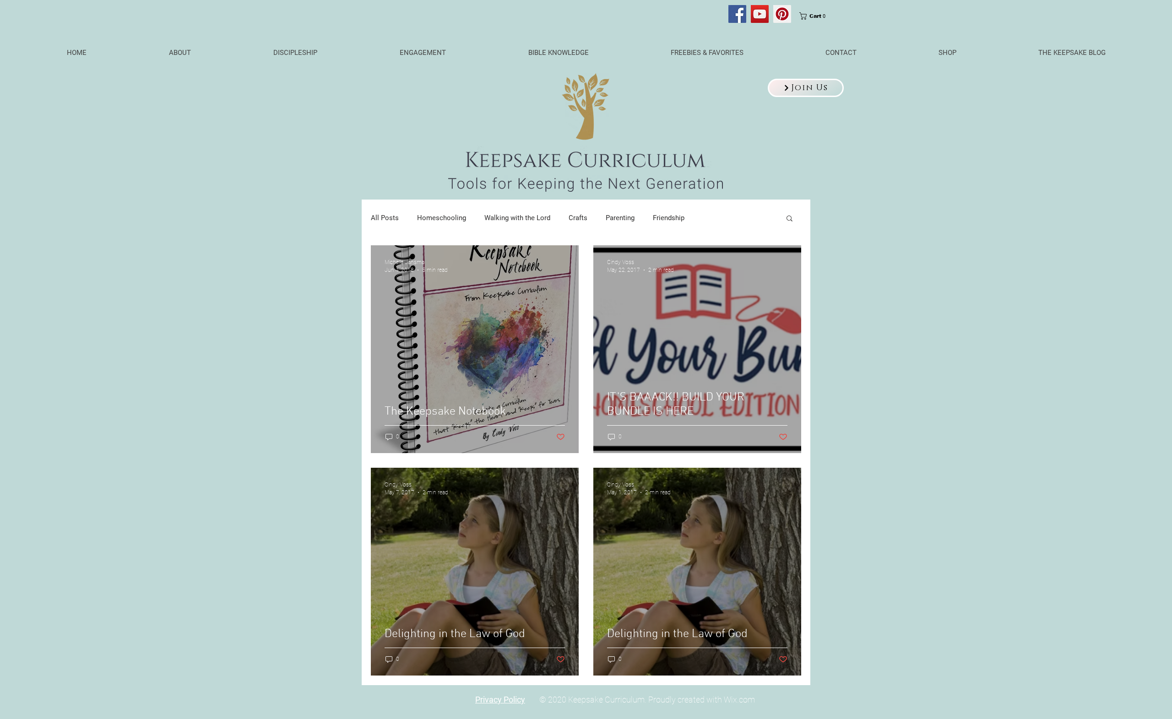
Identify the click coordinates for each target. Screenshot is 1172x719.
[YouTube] (760, 14)
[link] (815, 16)
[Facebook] (737, 14)
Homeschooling (441, 218)
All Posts (385, 218)
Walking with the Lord (517, 218)
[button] (806, 88)
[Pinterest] (782, 14)
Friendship (668, 218)
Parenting (620, 218)
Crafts (578, 218)
